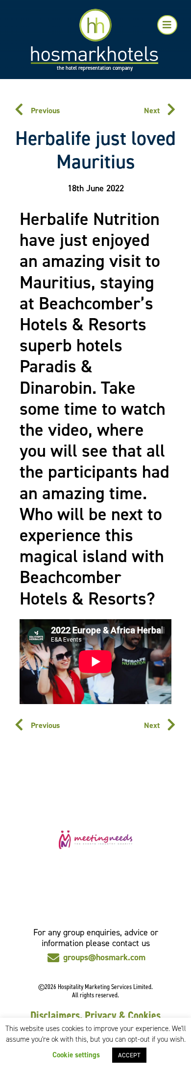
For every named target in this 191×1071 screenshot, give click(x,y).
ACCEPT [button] (129, 1055)
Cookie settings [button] (76, 1055)
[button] (167, 25)
